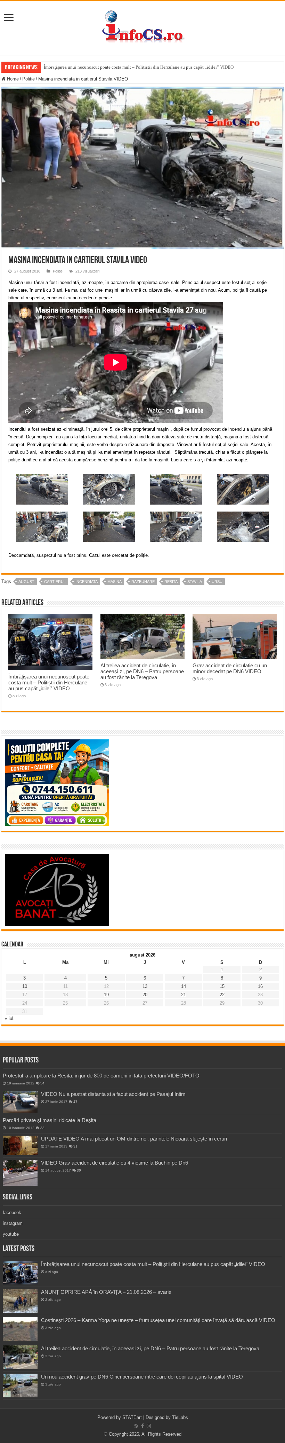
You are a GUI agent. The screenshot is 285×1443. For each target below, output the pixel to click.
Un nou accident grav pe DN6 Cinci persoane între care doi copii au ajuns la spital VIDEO (142, 1377)
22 (222, 994)
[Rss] (136, 1426)
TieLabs (180, 1417)
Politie (28, 79)
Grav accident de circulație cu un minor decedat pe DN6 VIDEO (230, 668)
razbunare (143, 581)
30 (79, 1170)
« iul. (10, 1018)
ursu (217, 581)
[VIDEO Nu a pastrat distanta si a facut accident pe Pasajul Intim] (20, 1102)
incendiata (86, 581)
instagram (13, 1223)
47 (75, 1102)
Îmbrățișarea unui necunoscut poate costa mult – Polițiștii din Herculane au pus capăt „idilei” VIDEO (139, 67)
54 (42, 1083)
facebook (12, 1212)
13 (144, 986)
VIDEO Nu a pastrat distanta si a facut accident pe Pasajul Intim (113, 1094)
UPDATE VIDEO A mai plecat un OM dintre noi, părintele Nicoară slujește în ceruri (134, 1139)
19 (106, 994)
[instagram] (149, 1426)
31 (75, 1146)
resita (171, 581)
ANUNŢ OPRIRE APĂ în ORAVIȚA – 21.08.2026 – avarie (106, 1292)
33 (42, 1128)
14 (183, 986)
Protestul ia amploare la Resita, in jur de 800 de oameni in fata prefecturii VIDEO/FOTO (101, 1076)
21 (183, 994)
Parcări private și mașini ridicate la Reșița (49, 1120)
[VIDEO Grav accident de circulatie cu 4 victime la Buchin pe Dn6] (20, 1173)
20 (144, 994)
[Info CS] (142, 26)
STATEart (132, 1417)
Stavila (194, 581)
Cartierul (55, 581)
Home (12, 79)
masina (114, 581)
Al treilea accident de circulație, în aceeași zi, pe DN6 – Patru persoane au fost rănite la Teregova (142, 671)
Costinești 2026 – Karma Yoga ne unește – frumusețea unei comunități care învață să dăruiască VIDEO (158, 1320)
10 (24, 986)
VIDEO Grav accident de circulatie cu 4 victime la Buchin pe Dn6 (114, 1163)
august (26, 581)
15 (222, 986)
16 (260, 986)
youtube (11, 1234)
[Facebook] (142, 1426)
